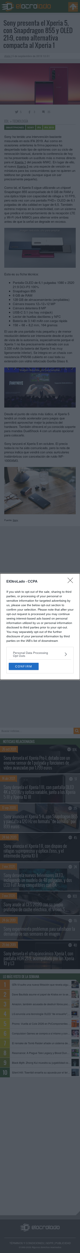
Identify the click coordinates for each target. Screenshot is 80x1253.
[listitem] (40, 654)
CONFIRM (23, 666)
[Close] (72, 582)
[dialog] (40, 626)
